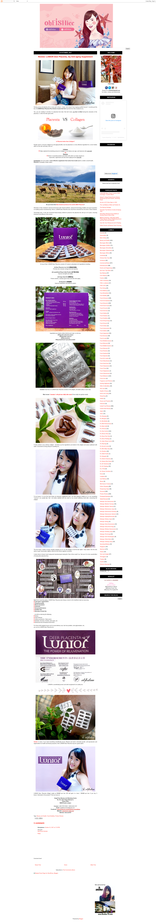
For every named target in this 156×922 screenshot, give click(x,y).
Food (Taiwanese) (104, 366)
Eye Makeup (103, 273)
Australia (102, 232)
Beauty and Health (41, 816)
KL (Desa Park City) (105, 436)
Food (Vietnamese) (105, 373)
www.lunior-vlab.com (68, 811)
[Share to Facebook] (40, 818)
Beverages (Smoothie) (105, 248)
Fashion (102, 278)
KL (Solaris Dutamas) (105, 458)
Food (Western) (104, 376)
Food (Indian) (103, 325)
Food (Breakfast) (104, 293)
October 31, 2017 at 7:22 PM (52, 827)
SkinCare (102, 549)
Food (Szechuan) (104, 363)
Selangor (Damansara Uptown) (108, 514)
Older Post (93, 865)
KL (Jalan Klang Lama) (106, 441)
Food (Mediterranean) (105, 340)
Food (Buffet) (103, 295)
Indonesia (102, 403)
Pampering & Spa (104, 489)
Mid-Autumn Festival (105, 483)
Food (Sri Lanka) (104, 358)
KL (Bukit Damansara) (105, 423)
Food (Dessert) (104, 303)
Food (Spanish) (104, 355)
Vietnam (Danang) (104, 564)
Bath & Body (103, 237)
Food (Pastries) (104, 350)
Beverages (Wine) (104, 253)
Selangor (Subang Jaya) (106, 541)
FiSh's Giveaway (104, 280)
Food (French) (103, 308)
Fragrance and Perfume (106, 381)
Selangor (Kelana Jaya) (106, 519)
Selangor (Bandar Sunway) (107, 504)
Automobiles (103, 235)
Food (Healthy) (51, 816)
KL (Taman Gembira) (105, 471)
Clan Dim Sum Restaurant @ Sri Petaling (110, 222)
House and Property (105, 401)
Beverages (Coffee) (105, 245)
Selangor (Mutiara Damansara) (108, 529)
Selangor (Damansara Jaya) (107, 509)
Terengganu (103, 556)
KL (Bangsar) (103, 418)
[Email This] (35, 818)
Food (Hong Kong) (105, 320)
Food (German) (104, 310)
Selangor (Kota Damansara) (107, 524)
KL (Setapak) (103, 456)
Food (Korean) (103, 335)
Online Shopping (104, 486)
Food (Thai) (103, 368)
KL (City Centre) (104, 431)
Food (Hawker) (104, 315)
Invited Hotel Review (105, 408)
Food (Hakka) (103, 313)
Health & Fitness (104, 391)
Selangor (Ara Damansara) (107, 501)
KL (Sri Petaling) (104, 466)
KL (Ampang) (103, 416)
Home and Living (104, 393)
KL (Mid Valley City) (105, 448)
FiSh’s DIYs (103, 285)
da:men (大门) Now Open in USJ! (108, 202)
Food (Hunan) (103, 323)
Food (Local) (103, 338)
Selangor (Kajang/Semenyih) (107, 516)
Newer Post (38, 865)
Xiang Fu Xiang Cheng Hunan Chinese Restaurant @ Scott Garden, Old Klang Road (110, 198)
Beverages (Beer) (104, 243)
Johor (101, 413)
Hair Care (102, 388)
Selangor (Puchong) (105, 534)
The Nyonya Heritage (105, 207)
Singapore (102, 546)
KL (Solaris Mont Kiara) (106, 461)
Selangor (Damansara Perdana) (108, 511)
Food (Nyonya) (104, 348)
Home (65, 865)
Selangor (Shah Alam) (105, 539)
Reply (39, 833)
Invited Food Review (105, 406)
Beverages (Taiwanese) (106, 250)
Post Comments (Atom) (69, 870)
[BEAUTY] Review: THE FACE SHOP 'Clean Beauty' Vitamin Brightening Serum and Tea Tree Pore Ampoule (110, 219)
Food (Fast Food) (104, 305)
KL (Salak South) (104, 453)
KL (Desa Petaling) (105, 438)
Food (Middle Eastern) (105, 345)
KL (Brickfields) (104, 421)
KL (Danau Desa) (104, 433)
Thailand (102, 559)
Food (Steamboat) (104, 360)
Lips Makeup (103, 478)
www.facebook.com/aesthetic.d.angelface (68, 809)
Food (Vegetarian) (104, 371)
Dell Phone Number (43, 831)
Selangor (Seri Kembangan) (107, 536)
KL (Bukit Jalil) (103, 426)
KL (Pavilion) (103, 451)
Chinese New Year (104, 258)
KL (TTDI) (102, 468)
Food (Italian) (103, 330)
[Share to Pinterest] (42, 818)
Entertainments (104, 265)
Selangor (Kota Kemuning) (107, 526)
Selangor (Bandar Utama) (106, 506)
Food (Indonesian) (104, 328)
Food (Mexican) (104, 343)
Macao (101, 481)
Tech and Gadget (104, 554)
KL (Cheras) (103, 428)
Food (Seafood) (104, 353)
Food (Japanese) (104, 333)
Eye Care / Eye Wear (105, 270)
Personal (102, 491)
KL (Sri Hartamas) (104, 463)
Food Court (103, 378)
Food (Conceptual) (105, 300)
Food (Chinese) (104, 298)
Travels (102, 561)
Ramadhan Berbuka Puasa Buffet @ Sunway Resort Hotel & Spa (109, 214)
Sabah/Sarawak (104, 499)
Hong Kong (103, 396)
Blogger (81, 918)
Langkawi (102, 476)
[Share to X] (38, 818)
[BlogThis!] (37, 818)
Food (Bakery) (103, 290)
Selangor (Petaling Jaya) (106, 531)
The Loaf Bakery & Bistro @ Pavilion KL (110, 204)
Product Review (59, 816)
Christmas (102, 260)
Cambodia (102, 255)
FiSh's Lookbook (104, 283)
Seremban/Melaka (104, 544)
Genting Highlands (104, 383)
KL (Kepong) (103, 443)
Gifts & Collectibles (105, 386)
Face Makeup (103, 275)
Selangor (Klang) (104, 521)
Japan (101, 411)
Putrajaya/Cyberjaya (105, 496)
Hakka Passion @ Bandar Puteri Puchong (110, 225)
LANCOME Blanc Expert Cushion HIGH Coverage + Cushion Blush (110, 194)
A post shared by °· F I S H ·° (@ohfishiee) (113, 137)
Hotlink (101, 398)
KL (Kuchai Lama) (104, 446)
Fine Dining (103, 288)
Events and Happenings (106, 268)
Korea (101, 473)
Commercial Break (104, 263)
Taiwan (102, 551)
